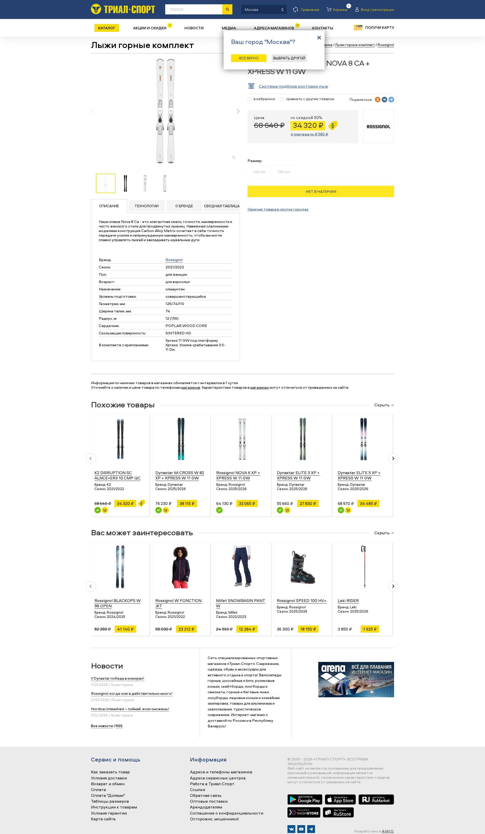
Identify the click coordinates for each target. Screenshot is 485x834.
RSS (119, 725)
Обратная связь (206, 795)
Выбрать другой (289, 58)
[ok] (377, 99)
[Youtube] (301, 829)
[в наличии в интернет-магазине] (105, 510)
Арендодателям (206, 807)
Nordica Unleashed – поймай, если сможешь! (130, 708)
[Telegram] (311, 829)
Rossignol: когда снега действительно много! (132, 693)
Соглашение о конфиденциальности (226, 813)
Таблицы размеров (110, 801)
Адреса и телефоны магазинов (221, 772)
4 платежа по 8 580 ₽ (309, 134)
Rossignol (174, 259)
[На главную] (123, 9)
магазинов (190, 387)
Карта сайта (103, 819)
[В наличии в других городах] (219, 510)
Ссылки (197, 789)
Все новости (102, 725)
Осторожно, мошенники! (214, 819)
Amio (388, 831)
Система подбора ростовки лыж (293, 86)
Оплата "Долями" (108, 795)
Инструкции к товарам (114, 807)
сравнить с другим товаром (310, 99)
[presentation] (95, 111)
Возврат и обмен (108, 783)
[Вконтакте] (291, 829)
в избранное (264, 99)
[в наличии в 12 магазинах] (280, 510)
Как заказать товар (110, 772)
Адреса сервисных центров (218, 778)
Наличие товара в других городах (278, 209)
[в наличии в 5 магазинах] (158, 510)
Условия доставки (109, 778)
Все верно (249, 58)
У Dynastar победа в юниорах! (117, 678)
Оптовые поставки (209, 801)
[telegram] (391, 99)
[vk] (384, 99)
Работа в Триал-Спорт (212, 783)
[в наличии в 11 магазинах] (341, 510)
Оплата (98, 789)
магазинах (259, 387)
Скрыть (382, 405)
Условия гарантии (109, 813)
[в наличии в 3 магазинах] (97, 510)
